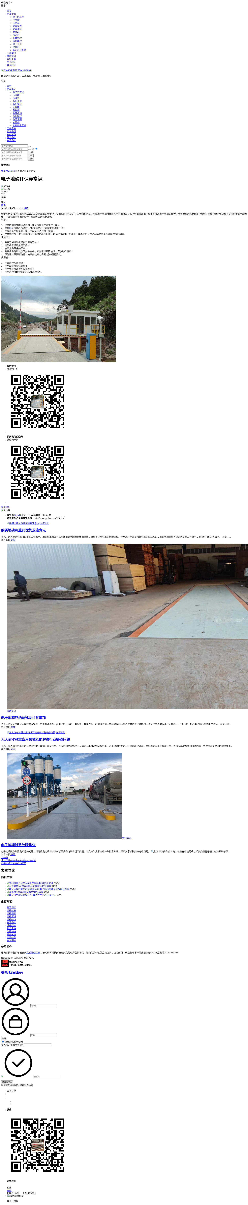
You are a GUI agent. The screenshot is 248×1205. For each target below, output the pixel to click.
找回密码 (16, 972)
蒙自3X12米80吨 (34, 892)
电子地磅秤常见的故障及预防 (54, 889)
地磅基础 (11, 913)
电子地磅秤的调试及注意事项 (23, 718)
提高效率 (11, 934)
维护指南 (11, 925)
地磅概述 (11, 916)
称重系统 (17, 29)
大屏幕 (16, 32)
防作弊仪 (17, 41)
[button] (124, 81)
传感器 (16, 23)
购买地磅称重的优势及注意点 (23, 530)
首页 (9, 11)
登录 (4, 972)
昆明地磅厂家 (33, 952)
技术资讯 (11, 56)
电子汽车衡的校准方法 (44, 895)
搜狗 (31, 159)
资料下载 (11, 59)
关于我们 (11, 62)
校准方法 (11, 928)
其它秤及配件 (19, 50)
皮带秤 (16, 47)
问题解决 (11, 931)
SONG (17, 515)
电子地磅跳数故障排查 (18, 845)
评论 (25, 208)
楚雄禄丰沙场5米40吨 (42, 883)
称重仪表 (17, 26)
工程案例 (11, 53)
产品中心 (11, 14)
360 (30, 155)
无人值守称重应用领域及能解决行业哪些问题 (35, 739)
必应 (31, 152)
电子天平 (17, 44)
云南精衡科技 (24, 70)
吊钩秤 (16, 35)
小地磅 (16, 20)
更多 (3, 205)
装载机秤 (17, 38)
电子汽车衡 (18, 17)
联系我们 (11, 65)
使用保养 (11, 937)
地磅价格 (11, 910)
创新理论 (11, 940)
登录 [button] (3, 5)
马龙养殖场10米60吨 (40, 886)
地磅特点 (11, 919)
